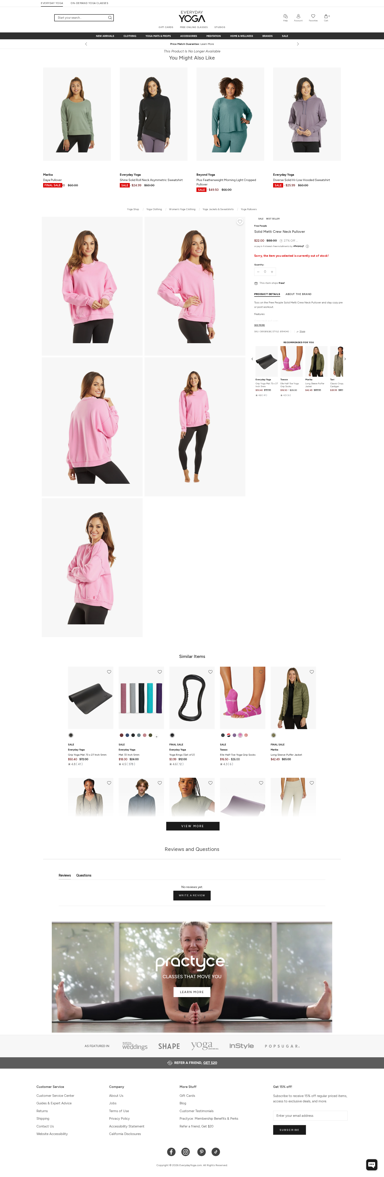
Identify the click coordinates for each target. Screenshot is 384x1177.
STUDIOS (219, 27)
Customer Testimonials (197, 1111)
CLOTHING (130, 36)
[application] (372, 1165)
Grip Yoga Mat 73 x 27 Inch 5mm (267, 385)
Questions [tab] (83, 876)
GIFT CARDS (166, 27)
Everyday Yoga (263, 379)
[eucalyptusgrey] (139, 735)
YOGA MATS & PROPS (158, 36)
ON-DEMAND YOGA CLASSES (89, 3)
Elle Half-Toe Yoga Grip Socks (289, 385)
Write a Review (195, 897)
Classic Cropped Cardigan (338, 385)
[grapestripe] (234, 735)
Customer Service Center (55, 1096)
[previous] (86, 44)
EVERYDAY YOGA (52, 3)
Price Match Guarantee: (192, 44)
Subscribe (290, 1129)
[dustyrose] (144, 735)
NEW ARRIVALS (105, 36)
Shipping (42, 1119)
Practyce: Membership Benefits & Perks (209, 1119)
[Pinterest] (201, 1151)
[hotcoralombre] (246, 735)
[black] (71, 735)
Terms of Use (119, 1111)
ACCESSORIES (188, 36)
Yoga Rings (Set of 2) (182, 752)
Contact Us (45, 1126)
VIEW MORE (192, 826)
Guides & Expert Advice (54, 1103)
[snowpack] (223, 735)
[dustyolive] (273, 735)
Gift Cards (187, 1096)
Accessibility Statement (126, 1126)
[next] (297, 44)
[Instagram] (186, 1151)
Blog (183, 1103)
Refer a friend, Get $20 (197, 1126)
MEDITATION (213, 36)
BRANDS (267, 36)
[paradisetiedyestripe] (240, 735)
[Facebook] (171, 1151)
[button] (261, 395)
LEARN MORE (192, 992)
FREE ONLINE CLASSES (194, 27)
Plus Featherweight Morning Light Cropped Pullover (226, 179)
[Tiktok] (216, 1151)
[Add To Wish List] (240, 222)
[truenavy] (127, 735)
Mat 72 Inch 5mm (129, 752)
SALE (285, 36)
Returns (42, 1111)
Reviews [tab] (65, 876)
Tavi (332, 379)
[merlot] (121, 735)
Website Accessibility (52, 1134)
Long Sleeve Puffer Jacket (314, 385)
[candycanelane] (228, 735)
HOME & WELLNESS (241, 36)
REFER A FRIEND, (195, 1063)
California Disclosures (125, 1134)
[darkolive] (150, 735)
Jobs (112, 1103)
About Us (116, 1096)
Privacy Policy (119, 1119)
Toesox (284, 379)
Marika (308, 379)
